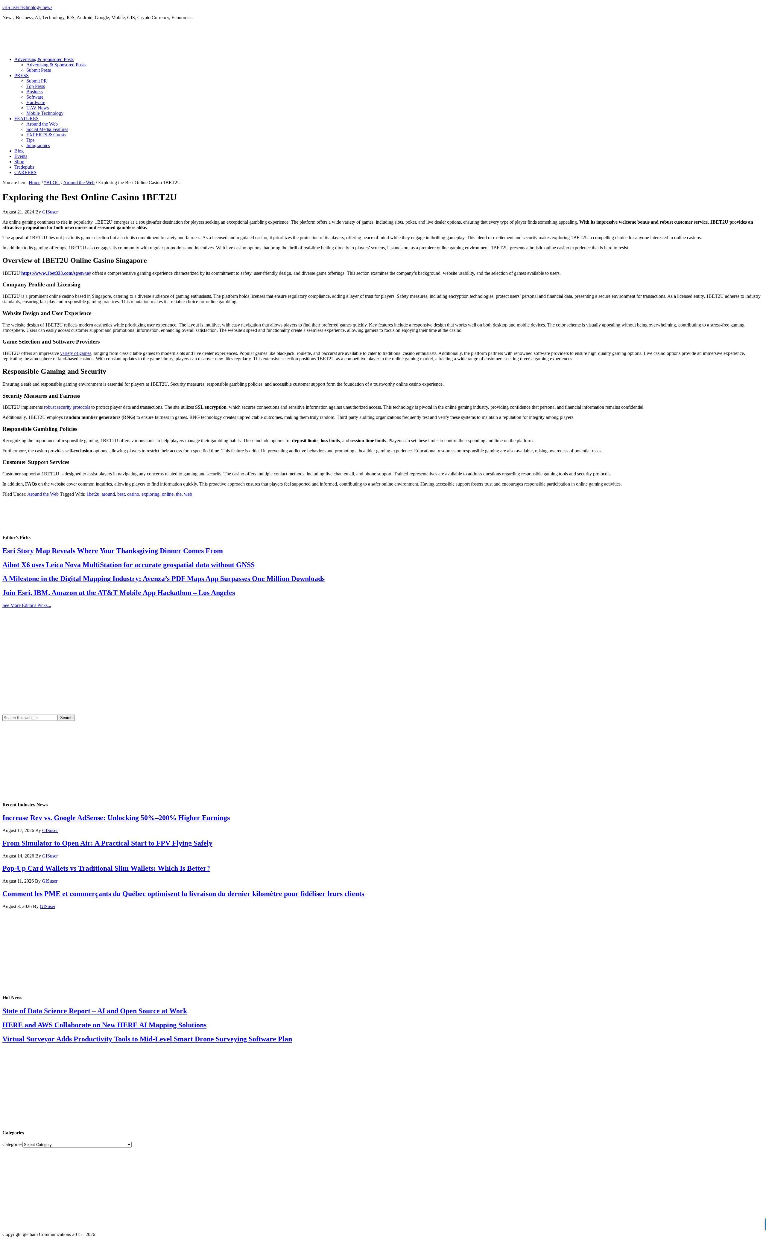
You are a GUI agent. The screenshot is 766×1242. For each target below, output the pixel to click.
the (179, 494)
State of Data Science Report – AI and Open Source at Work (94, 1011)
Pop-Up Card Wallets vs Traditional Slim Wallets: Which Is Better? (106, 868)
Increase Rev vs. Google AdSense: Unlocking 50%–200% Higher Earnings (116, 818)
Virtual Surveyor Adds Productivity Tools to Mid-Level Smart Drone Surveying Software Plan (147, 1039)
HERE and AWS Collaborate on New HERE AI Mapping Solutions (104, 1025)
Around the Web (43, 494)
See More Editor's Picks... (26, 605)
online (168, 494)
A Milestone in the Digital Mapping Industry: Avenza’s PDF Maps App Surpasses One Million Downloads (163, 578)
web (188, 494)
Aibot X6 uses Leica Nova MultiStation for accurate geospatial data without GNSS (128, 565)
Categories (12, 1144)
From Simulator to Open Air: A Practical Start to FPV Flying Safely (107, 843)
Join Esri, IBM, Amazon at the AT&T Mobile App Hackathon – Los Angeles (118, 592)
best (121, 494)
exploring (150, 494)
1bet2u (92, 494)
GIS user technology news (27, 7)
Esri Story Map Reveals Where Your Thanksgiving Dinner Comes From (112, 551)
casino (133, 494)
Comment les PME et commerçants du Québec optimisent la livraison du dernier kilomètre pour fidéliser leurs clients (183, 894)
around (108, 494)
